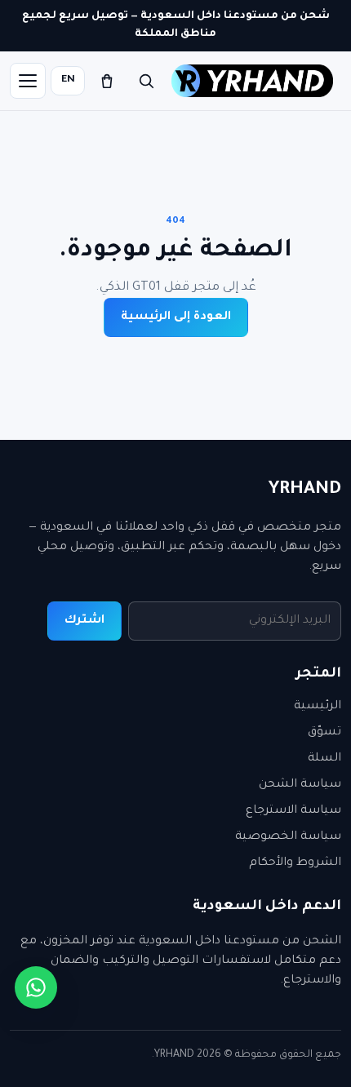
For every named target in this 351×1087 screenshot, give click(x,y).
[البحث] (146, 81)
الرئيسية (317, 706)
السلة (324, 758)
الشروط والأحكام (295, 863)
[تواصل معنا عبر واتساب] (36, 987)
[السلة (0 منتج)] (107, 81)
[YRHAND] (252, 80)
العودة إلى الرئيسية (176, 317)
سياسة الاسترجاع (293, 811)
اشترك (84, 621)
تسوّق (324, 732)
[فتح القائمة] (28, 81)
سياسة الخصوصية (288, 837)
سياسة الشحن (300, 785)
